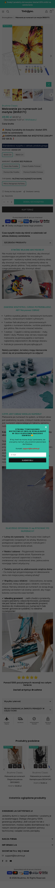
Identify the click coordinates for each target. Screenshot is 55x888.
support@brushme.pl (31, 449)
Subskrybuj (27, 460)
